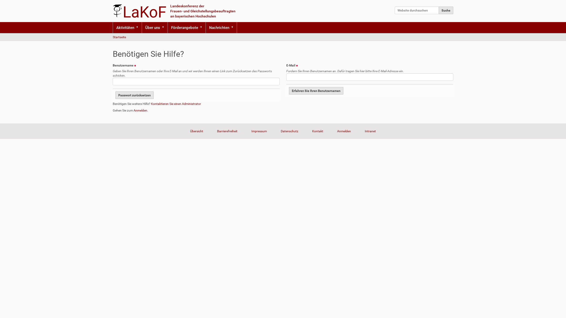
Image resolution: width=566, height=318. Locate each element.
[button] (139, 27)
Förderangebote (184, 27)
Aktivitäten (125, 27)
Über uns (152, 27)
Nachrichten (219, 27)
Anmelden (140, 110)
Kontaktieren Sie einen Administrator (176, 104)
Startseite (119, 37)
